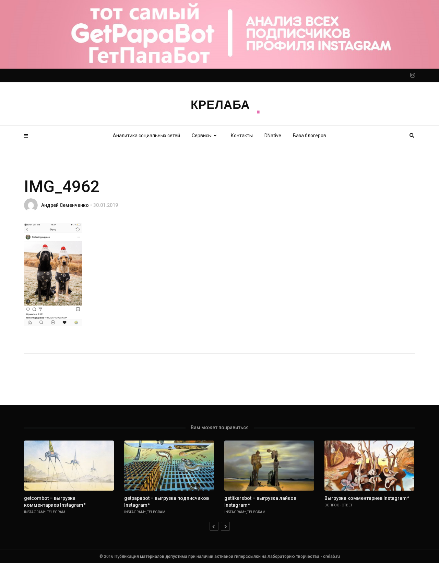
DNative (272, 135)
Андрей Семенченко (65, 205)
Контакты (242, 135)
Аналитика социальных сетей (146, 135)
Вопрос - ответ (338, 505)
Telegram (56, 512)
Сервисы (202, 135)
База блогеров (309, 135)
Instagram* (35, 512)
